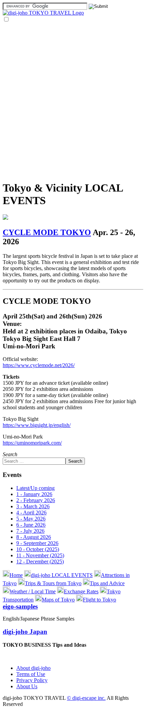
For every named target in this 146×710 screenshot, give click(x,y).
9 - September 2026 (37, 543)
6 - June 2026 (30, 525)
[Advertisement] (73, 101)
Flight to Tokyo (99, 599)
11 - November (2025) (40, 555)
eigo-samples (20, 606)
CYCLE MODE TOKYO (47, 232)
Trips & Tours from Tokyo (53, 583)
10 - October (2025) (37, 549)
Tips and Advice (107, 583)
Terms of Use (30, 674)
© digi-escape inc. (86, 698)
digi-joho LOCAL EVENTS (62, 575)
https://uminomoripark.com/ (32, 443)
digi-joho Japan (25, 631)
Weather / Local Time (33, 591)
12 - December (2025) (40, 561)
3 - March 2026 (33, 506)
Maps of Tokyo (58, 599)
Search (10, 454)
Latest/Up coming (35, 488)
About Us (26, 686)
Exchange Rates (81, 591)
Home (16, 575)
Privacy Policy (32, 680)
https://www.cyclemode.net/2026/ (39, 365)
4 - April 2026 (31, 512)
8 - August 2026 (33, 537)
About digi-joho (33, 668)
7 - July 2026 (30, 531)
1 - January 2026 (34, 494)
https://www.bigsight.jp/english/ (37, 425)
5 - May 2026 (30, 519)
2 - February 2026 (35, 500)
